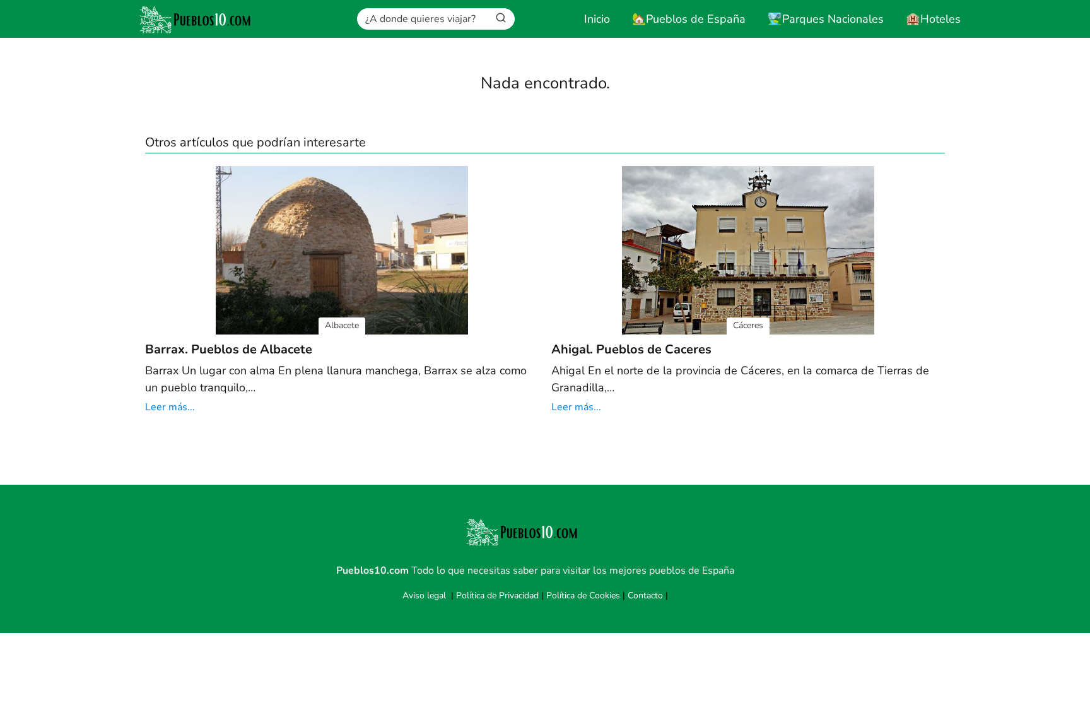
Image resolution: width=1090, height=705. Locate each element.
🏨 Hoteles (933, 19)
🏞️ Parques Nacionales (826, 19)
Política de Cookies (583, 595)
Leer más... (170, 407)
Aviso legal (424, 595)
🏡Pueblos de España (689, 19)
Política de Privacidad (497, 595)
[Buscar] (501, 18)
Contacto (645, 595)
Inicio (597, 19)
